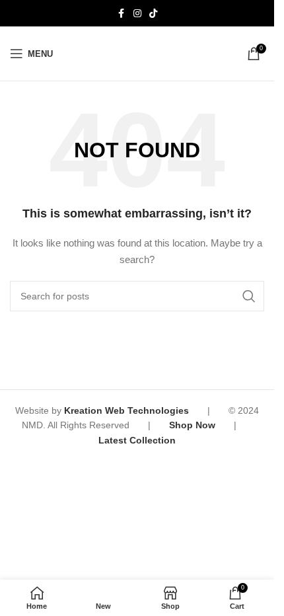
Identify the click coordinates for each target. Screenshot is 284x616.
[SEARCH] (249, 296)
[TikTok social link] (153, 13)
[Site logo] (137, 53)
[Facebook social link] (121, 13)
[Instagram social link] (137, 13)
